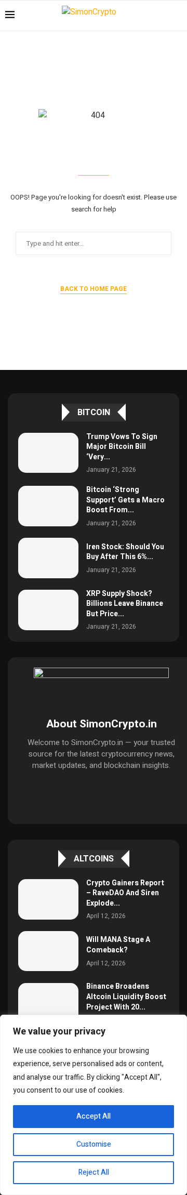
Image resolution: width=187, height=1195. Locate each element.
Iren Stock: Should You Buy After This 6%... (125, 552)
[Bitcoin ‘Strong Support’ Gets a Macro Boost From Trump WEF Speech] (48, 506)
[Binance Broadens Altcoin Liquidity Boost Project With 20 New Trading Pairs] (48, 1003)
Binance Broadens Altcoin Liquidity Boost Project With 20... (126, 996)
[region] (93, 1105)
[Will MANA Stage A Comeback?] (48, 951)
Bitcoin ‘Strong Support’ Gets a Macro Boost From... (125, 499)
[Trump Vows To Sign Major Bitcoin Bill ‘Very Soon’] (48, 453)
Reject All (93, 1172)
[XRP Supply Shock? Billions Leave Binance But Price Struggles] (48, 610)
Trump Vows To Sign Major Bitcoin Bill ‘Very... (121, 446)
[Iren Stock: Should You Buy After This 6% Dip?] (48, 558)
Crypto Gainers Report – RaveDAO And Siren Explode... (125, 893)
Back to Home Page (93, 289)
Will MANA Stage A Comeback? (118, 944)
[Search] (176, 16)
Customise (93, 1144)
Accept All (93, 1116)
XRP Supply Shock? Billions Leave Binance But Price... (124, 603)
